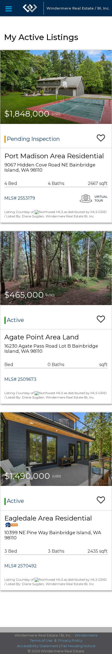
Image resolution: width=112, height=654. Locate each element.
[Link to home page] (30, 8)
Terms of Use (41, 640)
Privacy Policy (70, 640)
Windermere (86, 635)
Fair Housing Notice (78, 646)
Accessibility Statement (37, 646)
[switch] (101, 135)
